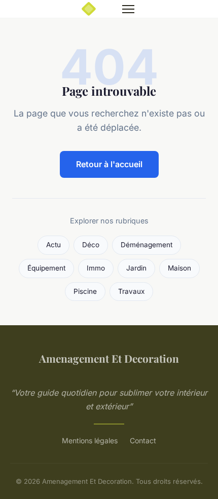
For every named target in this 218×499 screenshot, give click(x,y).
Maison (179, 268)
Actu (53, 245)
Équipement (46, 268)
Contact (143, 440)
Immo (96, 268)
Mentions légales (90, 440)
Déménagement (146, 245)
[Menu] (128, 9)
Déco (90, 245)
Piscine (85, 291)
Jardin (136, 268)
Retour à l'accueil (109, 164)
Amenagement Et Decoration (109, 358)
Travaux (131, 291)
